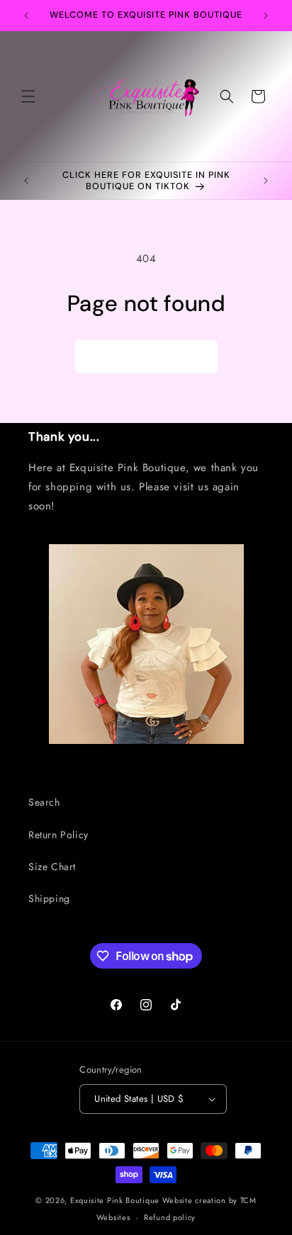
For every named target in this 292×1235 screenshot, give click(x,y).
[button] (28, 96)
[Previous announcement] (26, 15)
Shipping (49, 898)
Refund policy (170, 1217)
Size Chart (52, 866)
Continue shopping (146, 356)
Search (44, 802)
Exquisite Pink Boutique (114, 1200)
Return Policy (58, 835)
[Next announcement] (265, 15)
